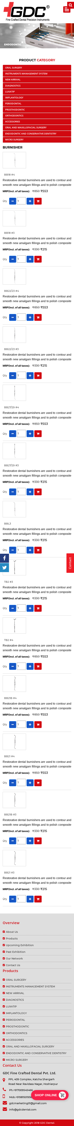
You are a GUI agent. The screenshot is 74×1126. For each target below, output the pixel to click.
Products (12, 938)
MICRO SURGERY (14, 139)
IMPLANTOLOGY (14, 97)
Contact (70, 563)
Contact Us (13, 965)
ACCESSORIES (12, 121)
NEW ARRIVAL (12, 79)
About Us (12, 931)
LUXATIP (10, 91)
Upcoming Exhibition (20, 945)
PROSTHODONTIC (15, 109)
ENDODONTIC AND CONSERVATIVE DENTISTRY (30, 133)
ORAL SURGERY (13, 67)
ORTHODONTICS (14, 115)
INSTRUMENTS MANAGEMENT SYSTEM (26, 73)
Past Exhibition (16, 952)
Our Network (14, 958)
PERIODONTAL (13, 103)
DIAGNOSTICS (12, 85)
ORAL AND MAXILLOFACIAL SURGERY (26, 127)
